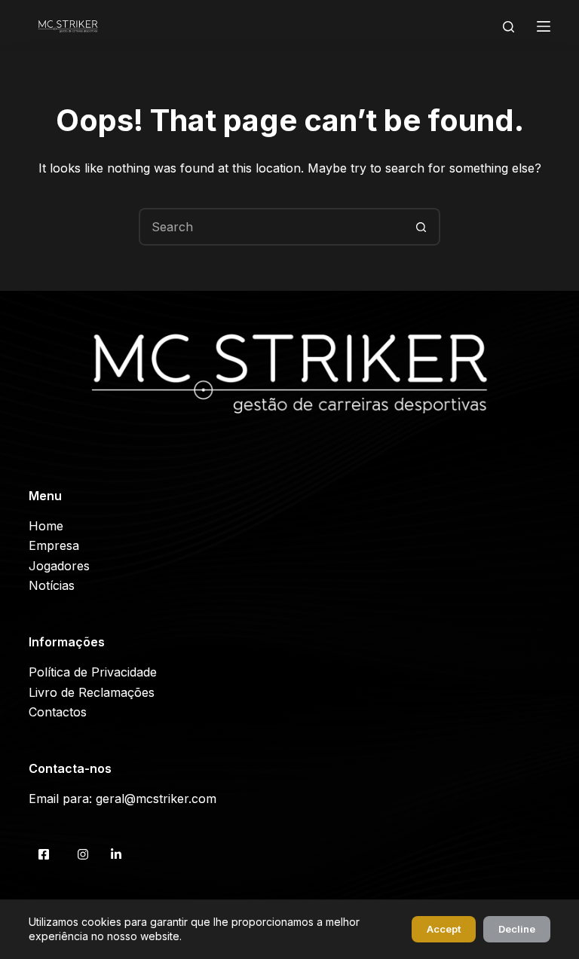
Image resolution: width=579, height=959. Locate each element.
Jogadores (59, 565)
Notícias (52, 585)
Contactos (58, 711)
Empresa (54, 545)
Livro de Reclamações (92, 692)
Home (46, 525)
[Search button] (421, 227)
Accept (444, 929)
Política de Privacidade (93, 672)
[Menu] (543, 26)
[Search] (508, 26)
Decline (516, 929)
